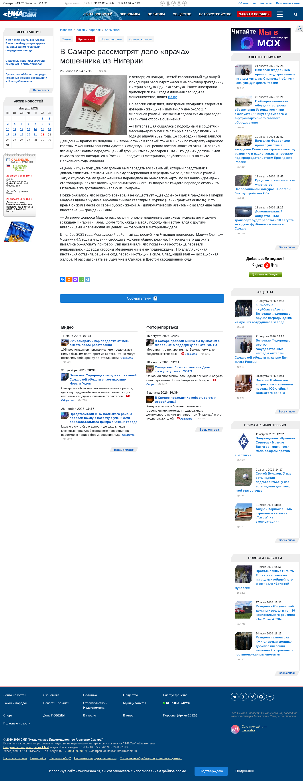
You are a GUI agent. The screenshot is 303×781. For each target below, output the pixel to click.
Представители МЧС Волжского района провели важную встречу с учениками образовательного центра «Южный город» (103, 418)
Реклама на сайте (288, 3)
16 (49, 129)
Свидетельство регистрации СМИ (26, 747)
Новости (66, 29)
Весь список (41, 90)
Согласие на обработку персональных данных (151, 758)
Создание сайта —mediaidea (254, 728)
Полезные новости (16, 723)
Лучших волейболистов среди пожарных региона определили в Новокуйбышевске (26, 78)
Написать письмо (15, 758)
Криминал (112, 29)
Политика (156, 14)
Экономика (130, 14)
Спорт (150, 384)
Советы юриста (140, 39)
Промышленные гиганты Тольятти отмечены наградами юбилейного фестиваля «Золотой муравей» (265, 579)
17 (7, 134)
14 (35, 129)
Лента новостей (97, 14)
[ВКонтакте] (62, 279)
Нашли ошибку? (60, 758)
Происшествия (111, 39)
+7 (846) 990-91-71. (75, 751)
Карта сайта (38, 758)
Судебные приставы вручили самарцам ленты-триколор (25, 62)
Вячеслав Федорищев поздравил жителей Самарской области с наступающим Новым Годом (103, 379)
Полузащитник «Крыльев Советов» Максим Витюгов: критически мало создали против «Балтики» (265, 446)
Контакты (266, 3)
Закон (66, 39)
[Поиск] (296, 14)
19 (21, 134)
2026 (34, 108)
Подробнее (244, 771)
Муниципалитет (134, 703)
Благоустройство (215, 14)
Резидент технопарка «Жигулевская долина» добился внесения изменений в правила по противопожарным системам (264, 646)
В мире (128, 715)
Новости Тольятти (56, 703)
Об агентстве (247, 3)
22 (42, 134)
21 (35, 134)
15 (42, 129)
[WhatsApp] (81, 279)
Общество (182, 14)
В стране (89, 715)
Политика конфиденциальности (95, 758)
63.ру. (172, 97)
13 (28, 129)
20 (28, 134)
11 (14, 129)
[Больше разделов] (279, 14)
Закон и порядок (254, 14)
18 (14, 134)
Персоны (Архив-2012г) (180, 715)
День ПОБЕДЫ (54, 715)
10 (7, 129)
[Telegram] (87, 279)
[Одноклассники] (69, 279)
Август (24, 108)
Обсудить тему (141, 298)
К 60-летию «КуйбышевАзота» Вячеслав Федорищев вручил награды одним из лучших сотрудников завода (25, 45)
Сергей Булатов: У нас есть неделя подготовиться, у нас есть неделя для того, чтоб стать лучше (263, 482)
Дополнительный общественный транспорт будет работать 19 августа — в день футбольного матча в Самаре (264, 220)
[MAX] (75, 279)
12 (21, 129)
